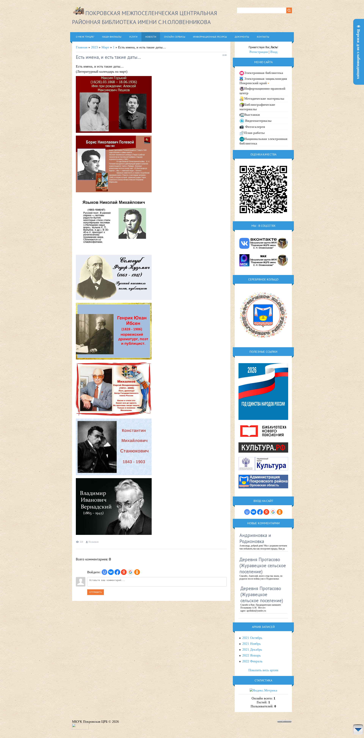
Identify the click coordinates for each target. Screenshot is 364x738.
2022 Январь (251, 655)
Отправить (95, 592)
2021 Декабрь (252, 649)
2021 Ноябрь (251, 644)
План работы (254, 133)
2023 (94, 47)
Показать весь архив (263, 670)
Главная (81, 47)
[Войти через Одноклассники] (137, 572)
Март (105, 47)
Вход (273, 52)
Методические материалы (264, 98)
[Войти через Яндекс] (124, 572)
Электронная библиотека (263, 73)
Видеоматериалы (257, 121)
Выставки (252, 115)
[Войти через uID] (104, 572)
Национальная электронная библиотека (263, 141)
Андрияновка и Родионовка (255, 538)
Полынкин (94, 542)
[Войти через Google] (130, 572)
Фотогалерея (254, 127)
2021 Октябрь (252, 638)
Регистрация (258, 52)
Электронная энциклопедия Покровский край (263, 81)
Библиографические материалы (257, 107)
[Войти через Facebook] (117, 572)
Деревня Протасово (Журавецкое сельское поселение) (262, 565)
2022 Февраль (252, 661)
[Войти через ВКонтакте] (111, 572)
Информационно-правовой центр (262, 91)
